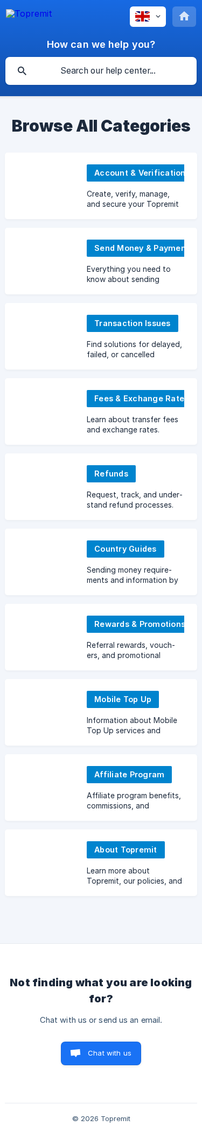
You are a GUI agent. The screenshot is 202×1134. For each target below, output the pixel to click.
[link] (101, 186)
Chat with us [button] (109, 1053)
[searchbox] (101, 71)
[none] (29, 13)
